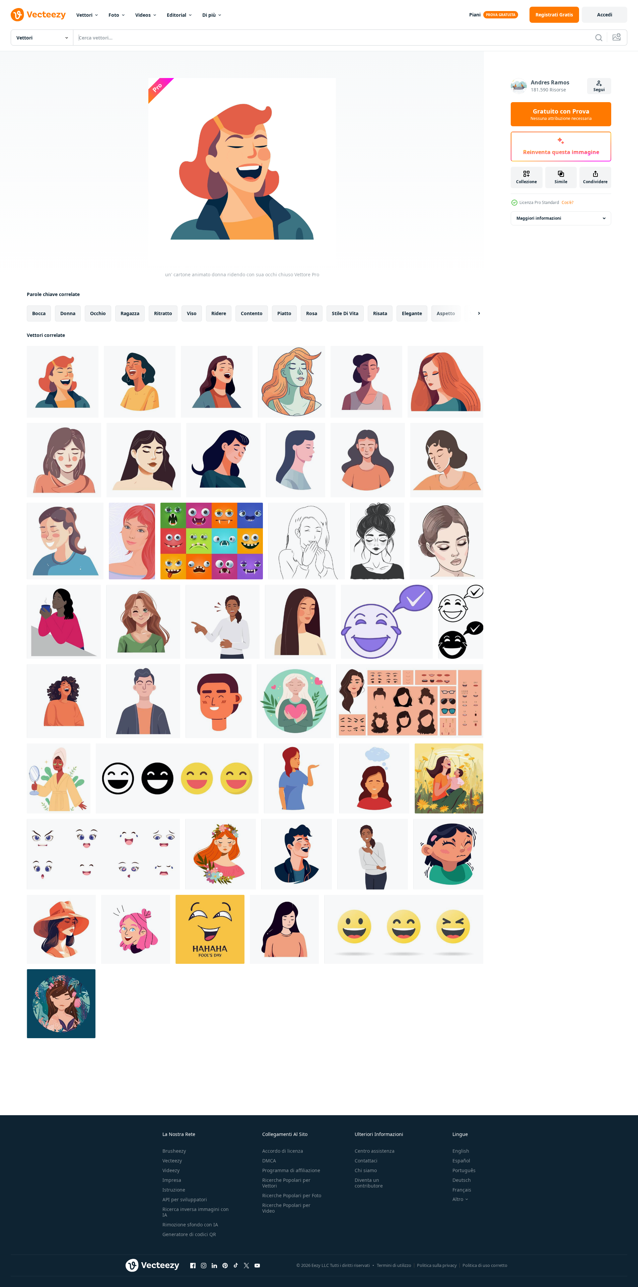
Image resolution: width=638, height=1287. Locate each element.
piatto (284, 313)
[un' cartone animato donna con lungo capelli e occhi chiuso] (291, 382)
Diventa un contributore (369, 1183)
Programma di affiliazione (291, 1170)
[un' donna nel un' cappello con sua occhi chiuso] (61, 929)
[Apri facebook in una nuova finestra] (193, 1265)
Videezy (171, 1170)
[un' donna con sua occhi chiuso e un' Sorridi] (64, 460)
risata (380, 313)
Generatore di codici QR (189, 1234)
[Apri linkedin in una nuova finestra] (214, 1265)
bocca (39, 313)
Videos (143, 15)
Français (461, 1190)
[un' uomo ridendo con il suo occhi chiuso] (296, 854)
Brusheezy (174, 1151)
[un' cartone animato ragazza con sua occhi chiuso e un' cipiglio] (448, 854)
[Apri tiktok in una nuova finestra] (235, 1265)
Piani (475, 14)
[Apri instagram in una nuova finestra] (203, 1265)
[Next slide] (473, 313)
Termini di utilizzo (394, 1265)
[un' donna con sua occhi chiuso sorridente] (65, 541)
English (460, 1151)
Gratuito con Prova (561, 114)
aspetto (446, 313)
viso (192, 313)
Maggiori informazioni (538, 218)
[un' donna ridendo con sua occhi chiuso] (139, 382)
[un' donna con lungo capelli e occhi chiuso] (295, 460)
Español (461, 1160)
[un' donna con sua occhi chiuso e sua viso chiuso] (144, 460)
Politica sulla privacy (437, 1265)
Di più (209, 15)
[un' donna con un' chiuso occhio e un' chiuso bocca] (446, 541)
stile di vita (345, 313)
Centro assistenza (375, 1151)
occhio (98, 313)
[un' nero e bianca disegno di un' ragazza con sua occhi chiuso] (377, 541)
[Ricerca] (599, 37)
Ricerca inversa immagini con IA (195, 1212)
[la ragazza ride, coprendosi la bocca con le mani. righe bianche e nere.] (306, 541)
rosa (311, 313)
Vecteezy (172, 1160)
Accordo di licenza (282, 1151)
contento (252, 313)
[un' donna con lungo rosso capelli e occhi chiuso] (445, 382)
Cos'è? (567, 202)
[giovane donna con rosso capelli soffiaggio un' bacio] (299, 778)
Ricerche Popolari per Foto (291, 1195)
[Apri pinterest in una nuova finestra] (225, 1265)
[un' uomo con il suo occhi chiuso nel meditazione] (143, 701)
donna (67, 313)
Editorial (176, 15)
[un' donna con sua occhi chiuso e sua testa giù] (223, 460)
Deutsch (461, 1180)
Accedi (604, 14)
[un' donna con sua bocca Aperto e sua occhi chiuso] (217, 382)
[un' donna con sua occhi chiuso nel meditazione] (366, 382)
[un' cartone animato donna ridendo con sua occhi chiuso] (62, 382)
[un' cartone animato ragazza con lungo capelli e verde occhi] (143, 622)
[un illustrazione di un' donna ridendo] (64, 701)
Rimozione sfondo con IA (190, 1224)
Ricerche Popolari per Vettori (286, 1183)
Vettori (84, 15)
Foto (114, 15)
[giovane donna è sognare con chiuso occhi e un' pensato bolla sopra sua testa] (374, 778)
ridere (218, 313)
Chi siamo (366, 1170)
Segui (599, 89)
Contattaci (366, 1160)
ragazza (130, 313)
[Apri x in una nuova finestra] (246, 1265)
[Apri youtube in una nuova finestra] (257, 1265)
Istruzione (173, 1190)
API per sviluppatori (184, 1199)
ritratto (163, 313)
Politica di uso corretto (485, 1265)
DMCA (269, 1160)
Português (464, 1170)
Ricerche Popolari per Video (286, 1208)
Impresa (171, 1180)
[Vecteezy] (38, 14)
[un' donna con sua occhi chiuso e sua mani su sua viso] (446, 460)
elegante (412, 313)
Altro (457, 1199)
